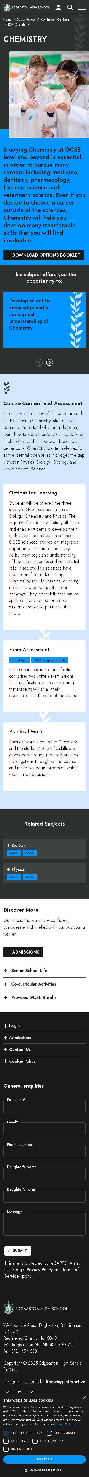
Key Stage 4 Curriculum (56, 19)
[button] (44, 1470)
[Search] (70, 8)
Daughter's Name (22, 1167)
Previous (39, 362)
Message (14, 1212)
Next (49, 362)
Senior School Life (29, 970)
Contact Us (20, 1049)
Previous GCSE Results (34, 997)
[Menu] (82, 8)
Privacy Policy (40, 1270)
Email (12, 1122)
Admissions (25, 952)
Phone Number (19, 1145)
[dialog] (44, 1435)
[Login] (58, 8)
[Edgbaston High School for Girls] (26, 6)
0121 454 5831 (25, 1351)
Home (7, 19)
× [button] (84, 1398)
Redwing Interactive (65, 1382)
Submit (20, 1250)
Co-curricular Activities (33, 984)
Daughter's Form (21, 1189)
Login (14, 1026)
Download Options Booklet (46, 255)
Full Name (16, 1100)
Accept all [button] (45, 1459)
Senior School (26, 19)
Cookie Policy (22, 1061)
